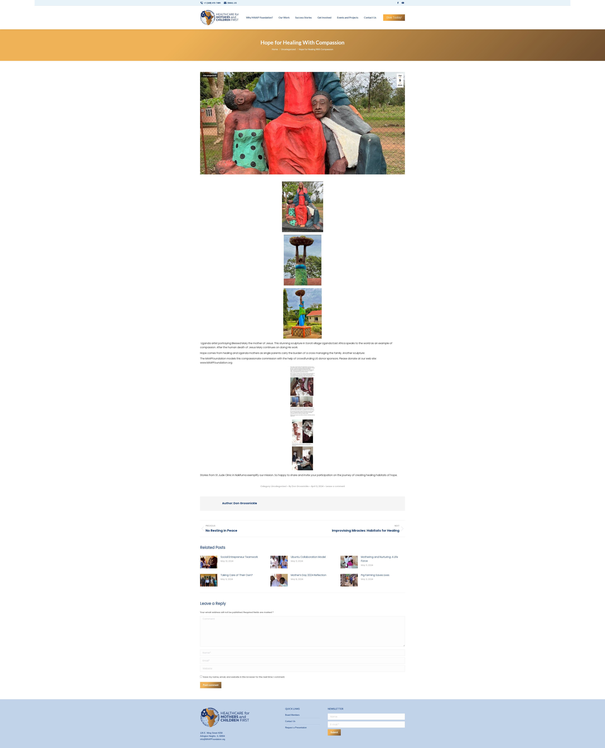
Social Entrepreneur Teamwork (239, 557)
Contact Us (290, 721)
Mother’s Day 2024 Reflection (308, 575)
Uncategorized (209, 75)
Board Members (292, 715)
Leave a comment (335, 486)
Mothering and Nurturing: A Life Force (379, 559)
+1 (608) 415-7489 (212, 3)
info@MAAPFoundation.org (212, 739)
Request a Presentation (296, 727)
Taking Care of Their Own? (237, 575)
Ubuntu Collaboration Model (308, 557)
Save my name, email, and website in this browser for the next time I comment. (244, 676)
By (299, 486)
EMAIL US (232, 3)
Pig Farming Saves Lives (375, 575)
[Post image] (208, 562)
